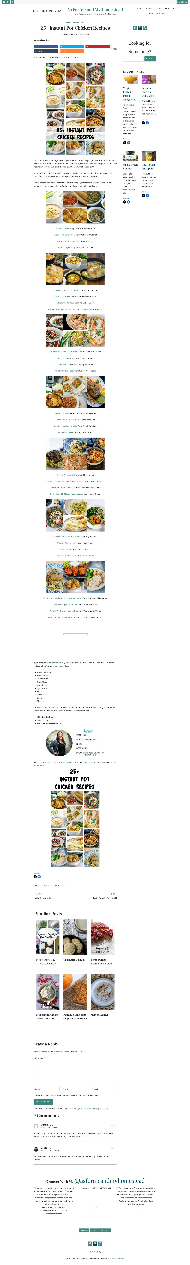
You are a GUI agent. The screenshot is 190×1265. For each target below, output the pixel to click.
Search (150, 58)
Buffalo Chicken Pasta (64, 371)
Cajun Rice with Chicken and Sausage (66, 494)
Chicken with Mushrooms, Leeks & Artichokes (62, 598)
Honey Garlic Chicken (65, 419)
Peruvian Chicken (65, 432)
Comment (39, 1058)
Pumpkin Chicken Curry (66, 555)
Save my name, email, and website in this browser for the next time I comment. (67, 1095)
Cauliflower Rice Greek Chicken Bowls (66, 352)
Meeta (43, 1148)
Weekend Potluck (52, 762)
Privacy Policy (95, 1252)
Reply (113, 1125)
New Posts (47, 11)
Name (37, 1089)
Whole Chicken (61, 413)
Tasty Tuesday (89, 762)
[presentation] (47, 937)
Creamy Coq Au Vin (65, 475)
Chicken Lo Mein (65, 364)
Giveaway (48, 886)
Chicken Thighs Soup (66, 247)
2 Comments (84, 34)
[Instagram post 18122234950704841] (95, 1207)
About (58, 11)
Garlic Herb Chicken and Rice (62, 487)
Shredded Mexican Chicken (65, 426)
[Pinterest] (12, 2)
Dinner (69, 22)
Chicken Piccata (64, 543)
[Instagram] (8, 2)
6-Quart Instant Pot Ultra (48, 707)
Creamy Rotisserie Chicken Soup (62, 309)
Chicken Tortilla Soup (63, 296)
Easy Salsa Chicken (66, 358)
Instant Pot (56, 663)
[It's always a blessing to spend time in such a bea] (54, 1207)
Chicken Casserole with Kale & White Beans (65, 481)
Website (95, 1089)
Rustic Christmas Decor (44, 896)
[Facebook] (4, 2)
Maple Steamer (99, 1014)
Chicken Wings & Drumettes (65, 604)
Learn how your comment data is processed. (88, 1109)
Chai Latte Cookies (74, 960)
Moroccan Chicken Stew (64, 235)
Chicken (38, 886)
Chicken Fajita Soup (65, 303)
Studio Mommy (117, 1258)
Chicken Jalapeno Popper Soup (67, 290)
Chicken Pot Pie (64, 549)
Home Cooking (78, 22)
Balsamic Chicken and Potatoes (62, 617)
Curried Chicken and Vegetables (63, 611)
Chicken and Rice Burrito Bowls (67, 536)
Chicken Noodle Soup (66, 241)
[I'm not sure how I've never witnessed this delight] (136, 1207)
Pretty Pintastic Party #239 (105, 896)
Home (35, 11)
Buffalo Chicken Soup (65, 228)
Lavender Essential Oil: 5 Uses (148, 92)
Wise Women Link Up (70, 762)
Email (66, 1089)
